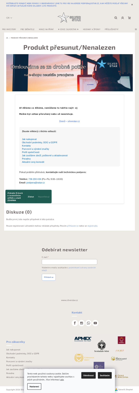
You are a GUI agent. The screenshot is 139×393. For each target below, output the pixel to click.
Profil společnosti (31, 152)
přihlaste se (72, 225)
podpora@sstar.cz (35, 182)
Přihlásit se (48, 277)
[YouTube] (95, 323)
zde (62, 379)
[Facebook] (75, 323)
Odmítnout (88, 375)
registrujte (92, 225)
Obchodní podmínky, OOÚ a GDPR (39, 142)
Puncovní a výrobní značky (35, 149)
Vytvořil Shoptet (125, 389)
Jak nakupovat (29, 139)
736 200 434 (35, 179)
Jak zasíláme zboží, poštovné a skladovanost (45, 155)
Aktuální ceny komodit (33, 162)
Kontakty (26, 146)
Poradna (26, 159)
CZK (8, 18)
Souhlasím (105, 375)
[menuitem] (9, 29)
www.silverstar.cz (69, 300)
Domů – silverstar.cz (69, 121)
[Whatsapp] (88, 323)
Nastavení (34, 386)
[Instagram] (81, 323)
